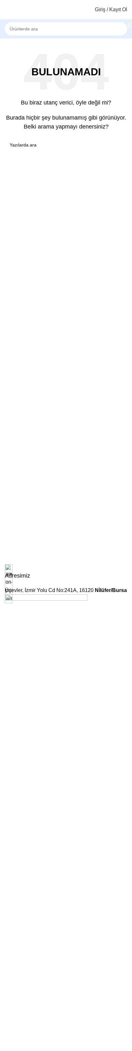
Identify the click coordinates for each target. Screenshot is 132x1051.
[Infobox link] (66, 572)
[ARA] (129, 25)
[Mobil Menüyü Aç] (7, 9)
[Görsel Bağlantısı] (46, 834)
